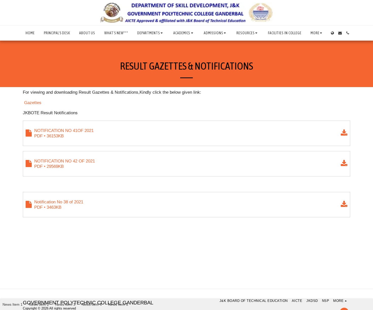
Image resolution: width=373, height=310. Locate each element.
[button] (150, 33)
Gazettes (32, 102)
